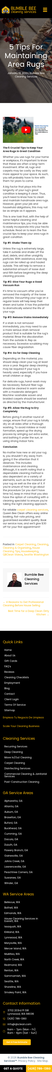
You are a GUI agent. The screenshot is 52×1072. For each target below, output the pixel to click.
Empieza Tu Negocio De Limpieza (23, 717)
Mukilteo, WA (12, 954)
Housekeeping (29, 551)
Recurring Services (15, 746)
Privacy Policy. (27, 1061)
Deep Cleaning (13, 752)
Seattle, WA (11, 981)
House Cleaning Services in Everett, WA (21, 920)
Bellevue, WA (12, 902)
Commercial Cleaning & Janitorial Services (25, 775)
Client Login (11, 699)
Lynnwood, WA (13, 937)
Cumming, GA (13, 834)
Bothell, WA (11, 907)
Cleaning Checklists (16, 677)
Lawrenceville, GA (15, 866)
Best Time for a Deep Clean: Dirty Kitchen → (28, 612)
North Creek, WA (14, 959)
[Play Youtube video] (26, 130)
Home (8, 650)
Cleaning (42, 544)
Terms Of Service (15, 705)
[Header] (45, 10)
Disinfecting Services (17, 768)
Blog (7, 688)
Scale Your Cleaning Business (21, 726)
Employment (12, 683)
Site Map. (42, 1061)
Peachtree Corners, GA (18, 872)
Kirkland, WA (11, 932)
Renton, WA (11, 970)
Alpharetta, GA (13, 801)
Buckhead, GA (13, 828)
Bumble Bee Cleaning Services (30, 74)
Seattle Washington (36, 554)
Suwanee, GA (12, 877)
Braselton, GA (12, 817)
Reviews (9, 672)
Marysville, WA (13, 943)
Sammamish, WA (15, 976)
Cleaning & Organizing (17, 548)
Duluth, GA (10, 844)
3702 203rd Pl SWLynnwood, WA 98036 (21, 1012)
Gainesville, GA (13, 855)
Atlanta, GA (11, 806)
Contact (9, 694)
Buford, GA (10, 823)
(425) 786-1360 (17, 1018)
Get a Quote (13, 1069)
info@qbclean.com (19, 1024)
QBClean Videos (13, 554)
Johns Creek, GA (14, 861)
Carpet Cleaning (25, 544)
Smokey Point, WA (15, 992)
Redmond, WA (13, 965)
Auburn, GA (11, 812)
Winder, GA (11, 883)
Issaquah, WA (12, 926)
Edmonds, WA (12, 913)
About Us (9, 655)
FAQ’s (7, 666)
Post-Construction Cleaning (21, 782)
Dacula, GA (11, 839)
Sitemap (9, 710)
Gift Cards (10, 661)
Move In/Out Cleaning (18, 757)
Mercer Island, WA (15, 948)
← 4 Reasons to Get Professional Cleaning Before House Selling (23, 603)
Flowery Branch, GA (16, 850)
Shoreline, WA (12, 987)
